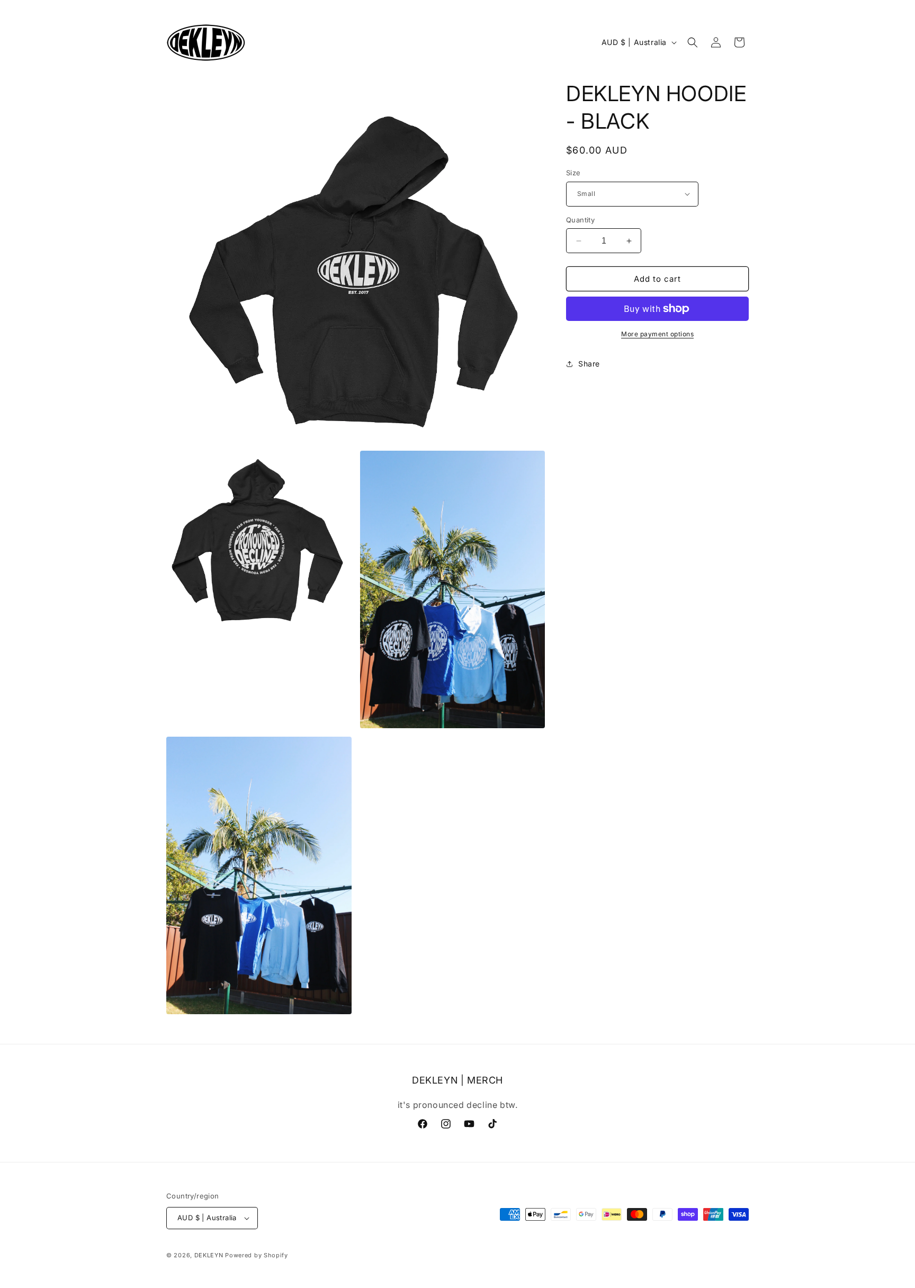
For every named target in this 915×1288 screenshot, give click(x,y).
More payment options (657, 334)
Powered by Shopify (256, 1255)
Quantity (580, 220)
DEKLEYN (208, 1255)
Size (573, 172)
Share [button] (589, 363)
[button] (692, 42)
